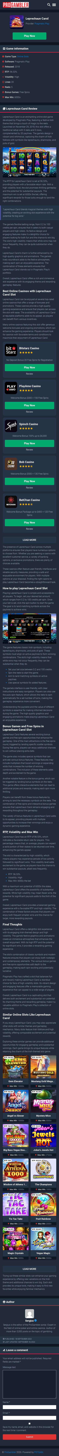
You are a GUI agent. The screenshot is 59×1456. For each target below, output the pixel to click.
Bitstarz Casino (29, 348)
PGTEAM (38, 1452)
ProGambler (10, 1452)
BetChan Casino (29, 500)
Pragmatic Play (42, 23)
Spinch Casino (28, 424)
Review (29, 374)
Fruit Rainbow (43, 1218)
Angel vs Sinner (15, 1115)
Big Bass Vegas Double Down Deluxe (22, 1150)
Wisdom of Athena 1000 (16, 1184)
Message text (9, 1367)
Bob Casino (26, 462)
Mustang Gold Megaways (44, 1081)
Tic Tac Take (15, 1218)
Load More (29, 540)
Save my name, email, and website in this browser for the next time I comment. (28, 1429)
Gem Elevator (16, 1081)
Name (6, 1402)
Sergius (29, 1320)
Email (6, 1413)
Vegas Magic (43, 1253)
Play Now (29, 35)
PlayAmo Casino (30, 386)
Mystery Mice (43, 1115)
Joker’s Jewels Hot (43, 1150)
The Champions (43, 1184)
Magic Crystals (16, 1253)
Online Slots (23, 56)
